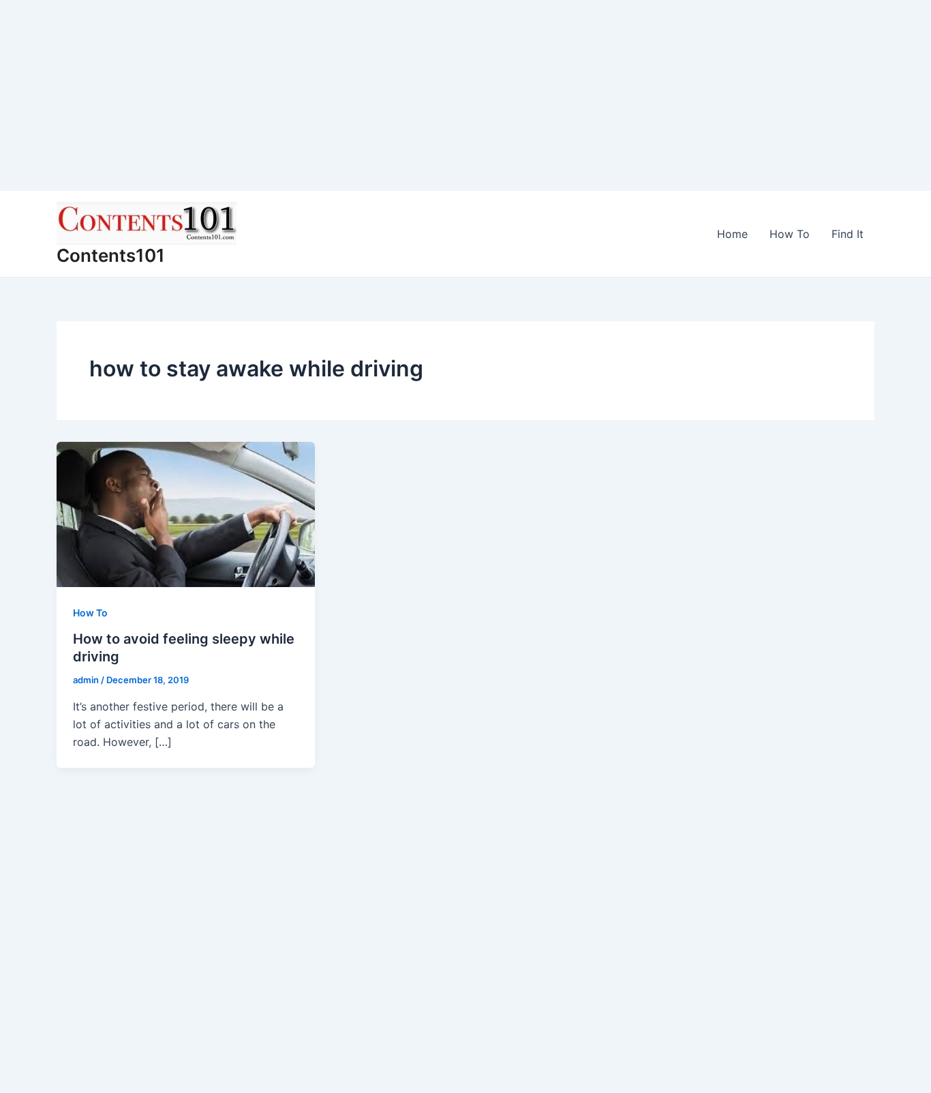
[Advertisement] (409, 95)
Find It (847, 234)
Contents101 (111, 255)
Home (732, 234)
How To (789, 234)
